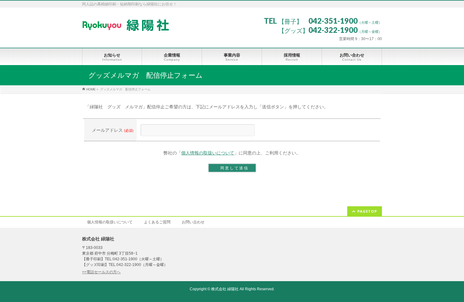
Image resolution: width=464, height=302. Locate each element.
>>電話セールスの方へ (101, 272)
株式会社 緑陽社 (225, 289)
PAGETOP (367, 211)
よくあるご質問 (157, 222)
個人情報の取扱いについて (207, 152)
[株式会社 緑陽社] (125, 24)
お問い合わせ (193, 222)
